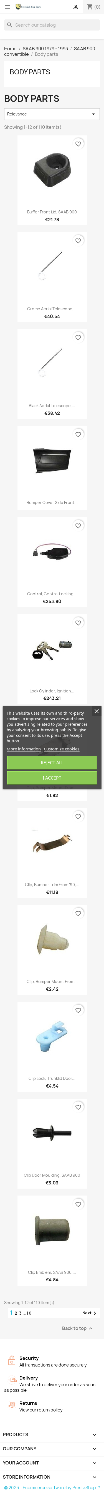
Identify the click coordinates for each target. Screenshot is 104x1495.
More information (24, 749)
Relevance (52, 114)
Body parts (30, 72)
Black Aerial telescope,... (52, 405)
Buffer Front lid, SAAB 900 (52, 212)
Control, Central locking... (52, 593)
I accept (52, 778)
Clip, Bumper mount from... (52, 981)
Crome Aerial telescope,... (52, 308)
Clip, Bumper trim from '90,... (52, 884)
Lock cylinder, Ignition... (52, 691)
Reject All (52, 763)
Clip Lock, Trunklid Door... (52, 1078)
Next (90, 1313)
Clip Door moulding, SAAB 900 (52, 1175)
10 (29, 1313)
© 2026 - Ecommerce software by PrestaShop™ (52, 1488)
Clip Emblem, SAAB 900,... (52, 1272)
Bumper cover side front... (52, 502)
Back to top (78, 1328)
